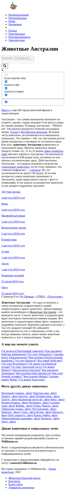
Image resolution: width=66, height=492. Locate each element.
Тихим (14, 131)
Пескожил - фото (39, 402)
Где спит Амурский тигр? (26, 366)
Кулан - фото (44, 412)
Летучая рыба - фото (44, 408)
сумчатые (35, 169)
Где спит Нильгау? (25, 360)
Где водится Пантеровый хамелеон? (23, 351)
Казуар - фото (27, 396)
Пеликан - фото (50, 418)
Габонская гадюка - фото (16, 408)
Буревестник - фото (48, 396)
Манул (5, 110)
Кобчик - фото (24, 405)
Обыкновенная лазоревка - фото (20, 418)
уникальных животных (15, 166)
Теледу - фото (9, 399)
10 (43, 296)
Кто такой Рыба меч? (49, 360)
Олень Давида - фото (45, 405)
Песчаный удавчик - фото (16, 393)
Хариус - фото (9, 396)
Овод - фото (8, 421)
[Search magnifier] (4, 66)
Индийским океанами (34, 131)
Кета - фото (58, 399)
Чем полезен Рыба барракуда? (33, 373)
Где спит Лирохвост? (40, 354)
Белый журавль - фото (14, 402)
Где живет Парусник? (32, 379)
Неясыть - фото (10, 412)
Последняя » (55, 296)
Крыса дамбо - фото (46, 415)
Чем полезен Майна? (35, 376)
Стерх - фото (28, 412)
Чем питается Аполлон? (26, 370)
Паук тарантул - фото (20, 415)
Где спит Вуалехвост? (14, 363)
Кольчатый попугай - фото (34, 399)
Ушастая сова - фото (45, 393)
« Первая (27, 296)
